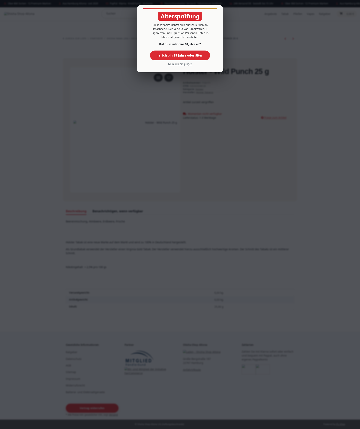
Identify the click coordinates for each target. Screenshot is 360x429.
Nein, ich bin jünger (180, 64)
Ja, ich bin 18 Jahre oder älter (180, 55)
